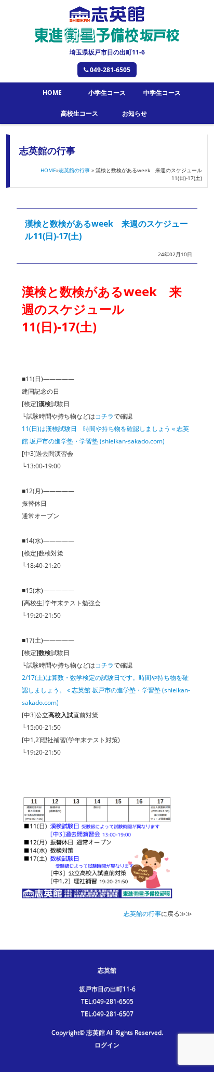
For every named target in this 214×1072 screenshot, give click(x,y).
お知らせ (134, 113)
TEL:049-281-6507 (107, 1013)
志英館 (107, 970)
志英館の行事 (74, 170)
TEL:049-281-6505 (107, 1001)
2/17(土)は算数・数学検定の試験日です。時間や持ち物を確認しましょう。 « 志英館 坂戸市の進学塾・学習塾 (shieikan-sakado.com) (106, 690)
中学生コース (162, 92)
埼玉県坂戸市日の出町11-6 (107, 52)
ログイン (107, 1044)
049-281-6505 (110, 69)
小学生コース (107, 92)
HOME (52, 92)
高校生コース (79, 113)
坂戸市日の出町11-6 (107, 988)
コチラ (104, 416)
